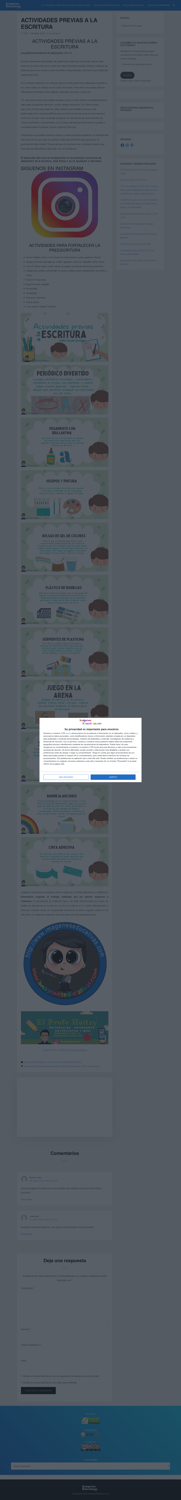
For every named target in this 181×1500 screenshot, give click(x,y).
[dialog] (90, 750)
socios (68, 733)
